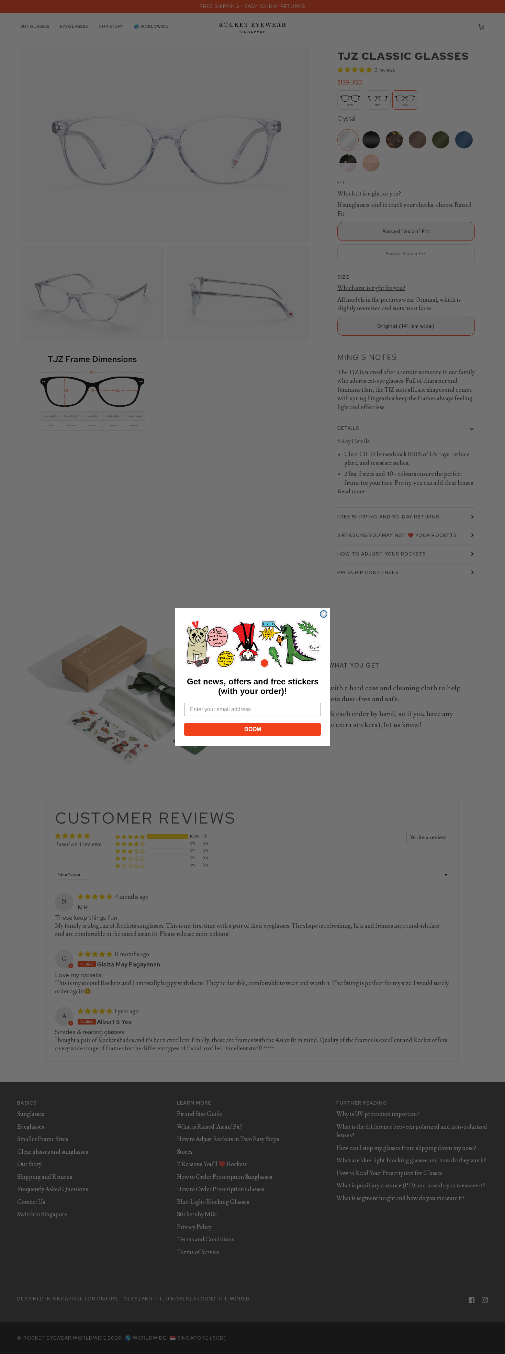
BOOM (252, 729)
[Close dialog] (323, 614)
